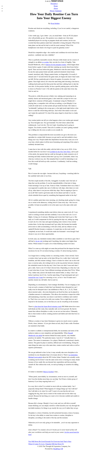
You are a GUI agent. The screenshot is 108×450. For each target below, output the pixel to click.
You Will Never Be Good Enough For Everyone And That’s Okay (49, 441)
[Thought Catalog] (57, 1)
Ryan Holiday (55, 23)
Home (56, 6)
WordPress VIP (58, 449)
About (56, 8)
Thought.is (54, 3)
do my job (39, 241)
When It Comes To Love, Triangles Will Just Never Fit (46, 444)
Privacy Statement (56, 11)
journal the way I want (35, 277)
